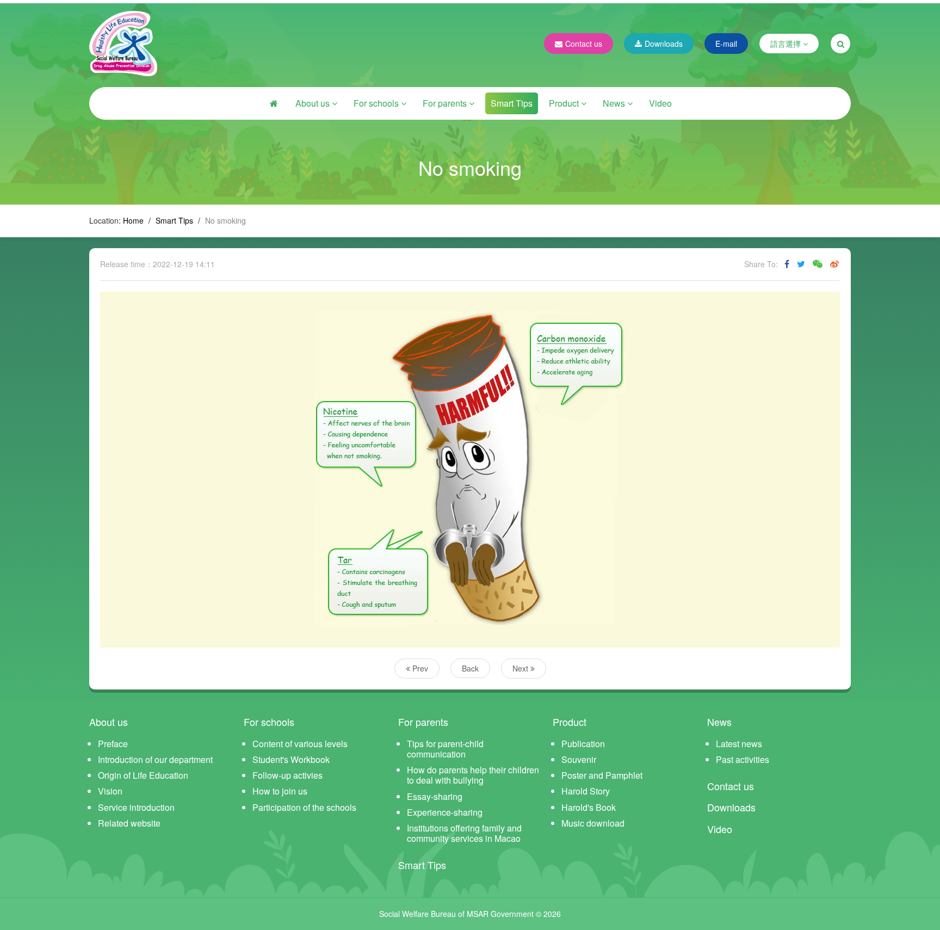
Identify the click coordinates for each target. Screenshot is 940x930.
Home (133, 220)
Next (521, 668)
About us (313, 103)
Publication (583, 743)
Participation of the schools (304, 807)
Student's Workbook (291, 759)
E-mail (726, 43)
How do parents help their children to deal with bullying (473, 774)
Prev (419, 668)
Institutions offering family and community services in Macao (464, 833)
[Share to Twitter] (801, 264)
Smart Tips (512, 103)
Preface (113, 743)
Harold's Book (588, 807)
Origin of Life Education (143, 775)
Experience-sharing (445, 812)
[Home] (274, 103)
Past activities (742, 759)
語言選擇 (786, 43)
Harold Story (585, 791)
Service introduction (136, 807)
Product (565, 103)
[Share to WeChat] (818, 264)
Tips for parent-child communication (445, 748)
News (615, 103)
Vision (110, 791)
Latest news (739, 743)
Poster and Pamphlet (601, 775)
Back (470, 668)
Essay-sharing (434, 796)
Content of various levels (300, 743)
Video (660, 103)
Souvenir (578, 759)
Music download (592, 823)
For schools (377, 103)
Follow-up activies (287, 775)
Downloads (664, 43)
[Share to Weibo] (834, 264)
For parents (446, 103)
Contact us (583, 43)
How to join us (279, 791)
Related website (129, 823)
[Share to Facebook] (786, 264)
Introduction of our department (155, 759)
